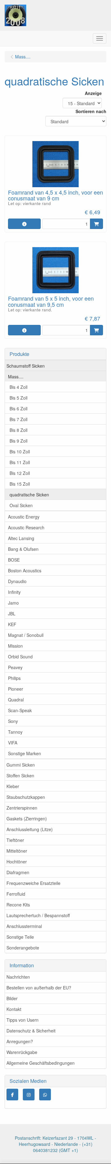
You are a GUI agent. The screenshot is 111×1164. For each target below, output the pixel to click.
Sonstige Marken (24, 753)
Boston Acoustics (24, 570)
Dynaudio (17, 581)
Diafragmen (17, 872)
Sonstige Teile (20, 937)
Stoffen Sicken (20, 775)
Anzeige (93, 93)
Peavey (15, 667)
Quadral (16, 699)
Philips (14, 678)
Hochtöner (16, 861)
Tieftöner (15, 840)
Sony (13, 721)
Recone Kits (18, 905)
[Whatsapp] (45, 1094)
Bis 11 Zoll (20, 462)
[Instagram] (29, 1094)
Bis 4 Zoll (18, 387)
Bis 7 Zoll (18, 419)
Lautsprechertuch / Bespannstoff (38, 915)
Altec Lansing (21, 538)
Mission (15, 646)
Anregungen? (19, 1041)
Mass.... (15, 376)
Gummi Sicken (20, 765)
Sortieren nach (91, 111)
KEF (12, 624)
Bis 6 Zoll (18, 408)
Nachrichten (18, 977)
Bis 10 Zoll (20, 451)
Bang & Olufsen (23, 549)
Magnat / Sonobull (25, 635)
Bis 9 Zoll (18, 441)
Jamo (13, 603)
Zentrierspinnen (21, 808)
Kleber (12, 786)
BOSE (14, 560)
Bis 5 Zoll (18, 398)
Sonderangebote (22, 948)
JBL (11, 613)
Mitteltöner (16, 851)
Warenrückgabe (21, 1052)
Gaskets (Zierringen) (26, 818)
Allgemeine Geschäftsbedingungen (40, 1063)
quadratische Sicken (29, 494)
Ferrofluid (15, 894)
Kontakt (13, 1009)
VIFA (12, 743)
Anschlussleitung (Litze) (29, 829)
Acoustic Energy (23, 517)
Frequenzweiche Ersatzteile (33, 883)
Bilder (12, 998)
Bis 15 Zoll (20, 484)
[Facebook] (12, 1094)
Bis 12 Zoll (20, 473)
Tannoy (15, 732)
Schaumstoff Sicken (25, 366)
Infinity (14, 592)
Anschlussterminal (24, 926)
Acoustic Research (26, 527)
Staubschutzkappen (25, 797)
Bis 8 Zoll (18, 430)
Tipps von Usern (22, 1020)
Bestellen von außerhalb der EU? (38, 987)
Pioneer (15, 689)
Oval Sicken (21, 505)
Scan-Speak (20, 710)
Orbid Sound (20, 656)
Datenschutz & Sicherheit (31, 1031)
